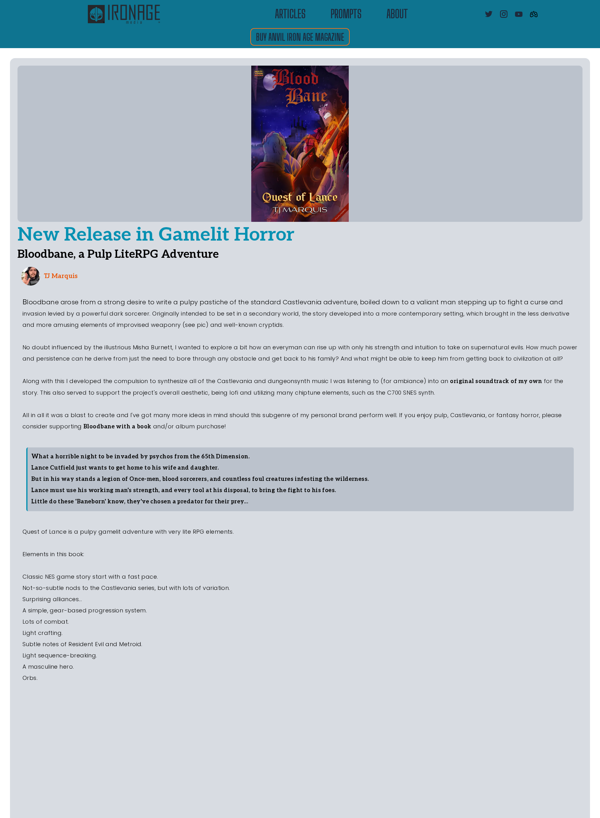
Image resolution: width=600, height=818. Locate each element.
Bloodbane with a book (117, 426)
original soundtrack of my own (496, 381)
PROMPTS (346, 14)
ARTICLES (290, 14)
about (397, 14)
